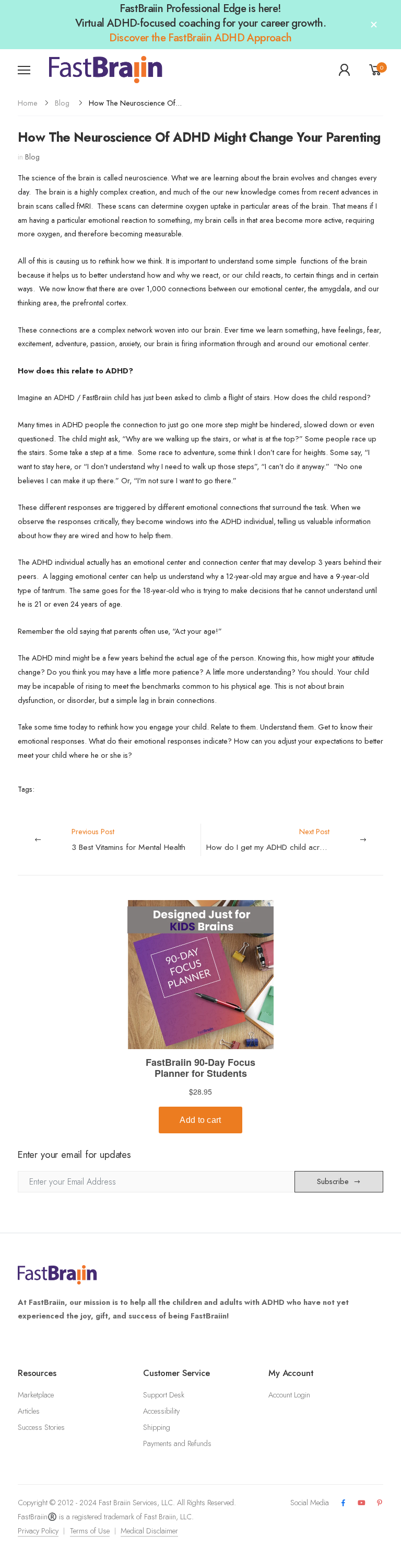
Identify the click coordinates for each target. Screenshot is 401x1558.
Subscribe (333, 1181)
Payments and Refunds (177, 1443)
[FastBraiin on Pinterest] (379, 1503)
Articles (29, 1411)
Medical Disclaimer (149, 1531)
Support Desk (163, 1395)
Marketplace (36, 1395)
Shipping (156, 1427)
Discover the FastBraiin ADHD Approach (200, 38)
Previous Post (128, 839)
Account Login (289, 1395)
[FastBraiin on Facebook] (343, 1503)
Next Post (294, 839)
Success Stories (41, 1427)
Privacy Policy (38, 1531)
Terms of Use (90, 1531)
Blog (62, 103)
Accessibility (161, 1411)
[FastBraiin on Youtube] (361, 1503)
